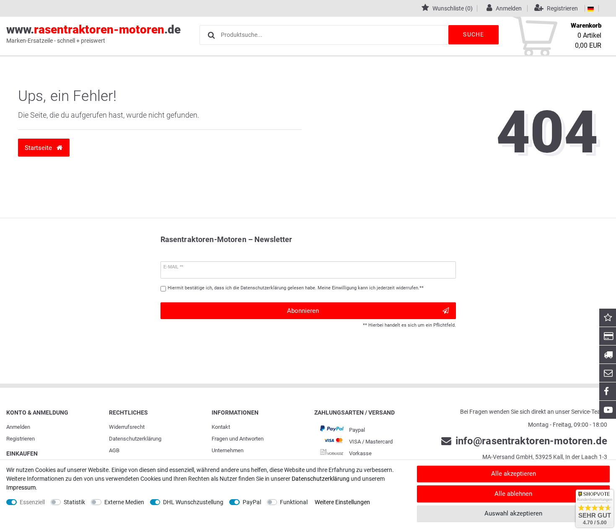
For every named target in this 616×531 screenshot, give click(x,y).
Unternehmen (227, 450)
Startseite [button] (39, 148)
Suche (473, 34)
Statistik (74, 502)
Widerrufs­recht (127, 427)
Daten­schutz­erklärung (135, 439)
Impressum (21, 487)
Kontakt (221, 427)
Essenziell (32, 502)
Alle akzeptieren (513, 473)
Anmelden (18, 427)
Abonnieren (303, 310)
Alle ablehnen (513, 493)
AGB (114, 450)
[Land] (591, 8)
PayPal (252, 502)
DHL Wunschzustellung (193, 502)
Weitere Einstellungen (342, 502)
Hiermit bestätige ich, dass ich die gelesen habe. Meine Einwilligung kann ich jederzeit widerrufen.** (296, 288)
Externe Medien (124, 502)
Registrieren (20, 439)
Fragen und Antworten (238, 439)
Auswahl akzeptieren (513, 513)
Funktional (294, 502)
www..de (93, 33)
